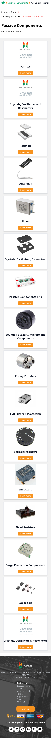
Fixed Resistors (25, 527)
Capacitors (25, 603)
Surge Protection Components (25, 565)
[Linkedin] (28, 729)
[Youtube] (39, 729)
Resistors (26, 146)
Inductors (25, 489)
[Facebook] (11, 729)
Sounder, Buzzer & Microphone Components (25, 336)
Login (19, 688)
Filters (25, 221)
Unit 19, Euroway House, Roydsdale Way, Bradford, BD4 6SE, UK (25, 673)
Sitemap (20, 699)
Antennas (25, 183)
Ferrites (25, 66)
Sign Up (25, 708)
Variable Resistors (25, 451)
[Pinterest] (34, 729)
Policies (20, 694)
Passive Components (40, 3)
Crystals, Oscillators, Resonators (25, 259)
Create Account (23, 686)
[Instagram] (22, 729)
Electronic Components (18, 3)
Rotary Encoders (25, 376)
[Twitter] (17, 729)
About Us (21, 701)
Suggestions (22, 696)
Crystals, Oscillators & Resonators (25, 640)
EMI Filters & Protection (25, 414)
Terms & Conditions (25, 691)
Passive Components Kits (25, 297)
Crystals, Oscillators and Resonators (25, 106)
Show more (25, 73)
